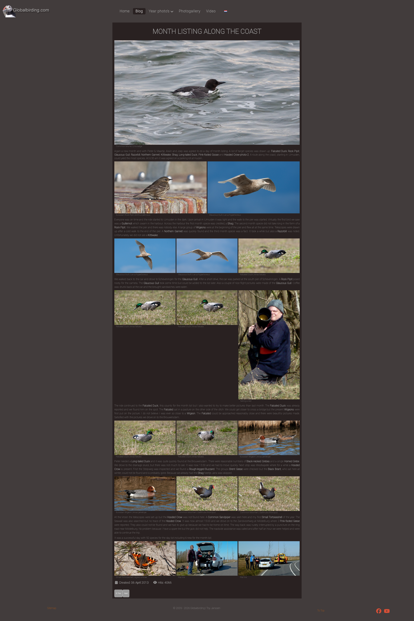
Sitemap (51, 608)
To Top (321, 610)
